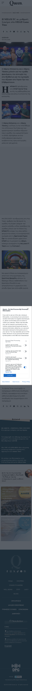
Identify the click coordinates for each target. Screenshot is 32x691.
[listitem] (16, 341)
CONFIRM (10, 375)
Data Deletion (6, 381)
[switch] (25, 345)
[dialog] (16, 345)
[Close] (28, 309)
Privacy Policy (26, 381)
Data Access (16, 381)
